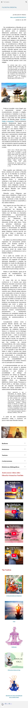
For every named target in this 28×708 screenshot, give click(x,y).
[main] (14, 7)
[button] (1, 2)
